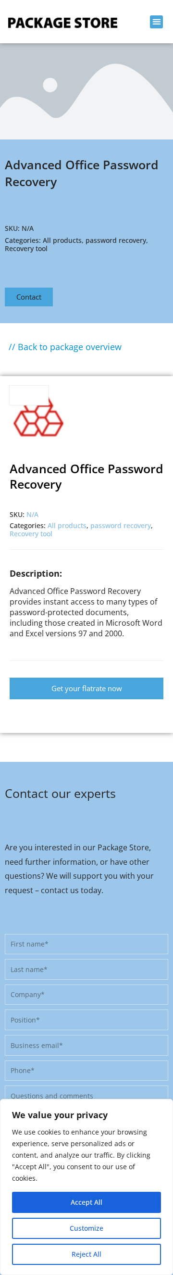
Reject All (86, 1254)
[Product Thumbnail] (29, 395)
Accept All (86, 1202)
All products (62, 240)
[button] (156, 21)
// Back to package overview (65, 347)
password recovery (116, 240)
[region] (86, 1187)
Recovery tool (26, 248)
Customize (86, 1228)
